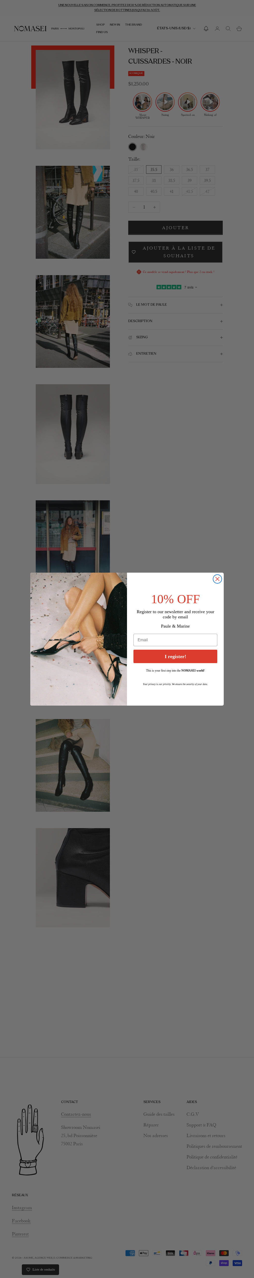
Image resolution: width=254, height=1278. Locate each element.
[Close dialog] (217, 579)
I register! (175, 656)
